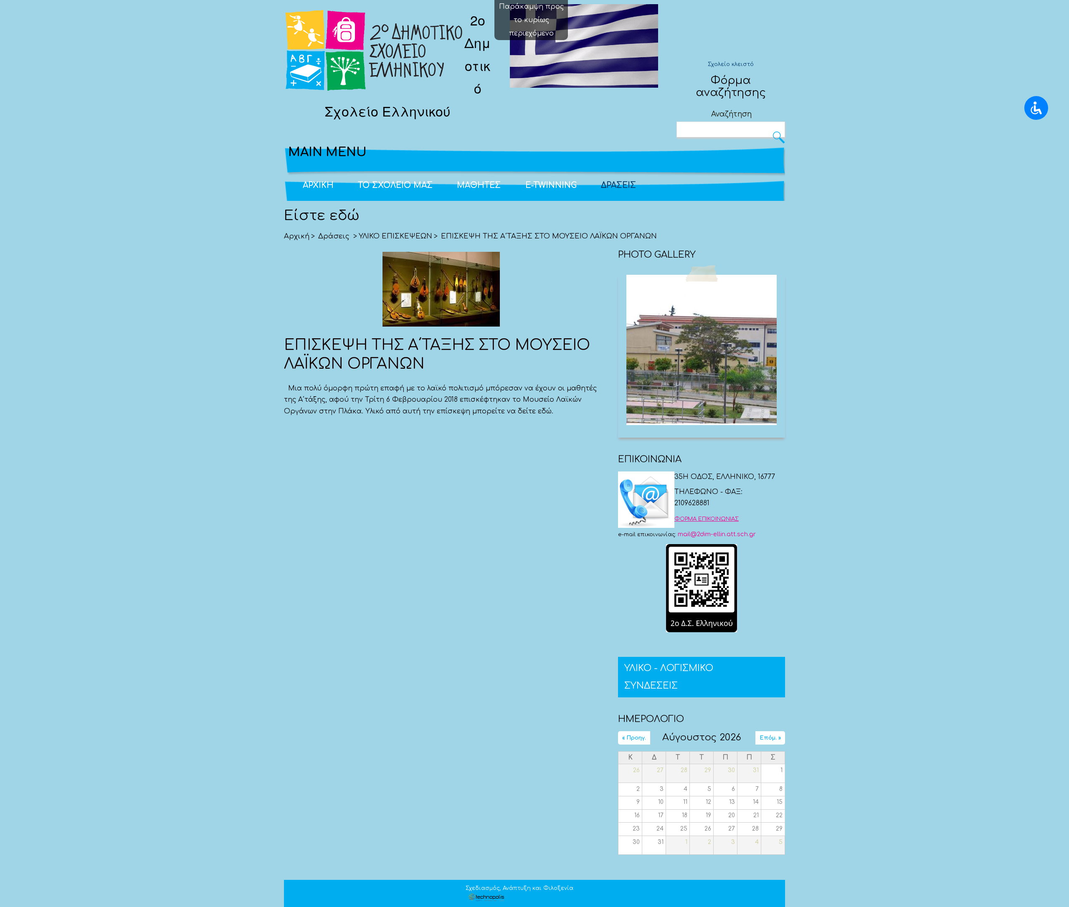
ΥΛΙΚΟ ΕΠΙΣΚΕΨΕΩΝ (395, 236)
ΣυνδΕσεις (651, 686)
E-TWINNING (551, 185)
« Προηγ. (634, 738)
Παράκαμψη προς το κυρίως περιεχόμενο (531, 20)
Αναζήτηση (731, 114)
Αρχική (296, 236)
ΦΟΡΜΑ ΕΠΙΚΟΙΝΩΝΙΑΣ (706, 519)
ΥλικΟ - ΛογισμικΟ (668, 668)
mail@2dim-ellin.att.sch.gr (717, 534)
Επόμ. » (770, 738)
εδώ (545, 411)
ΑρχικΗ (318, 185)
